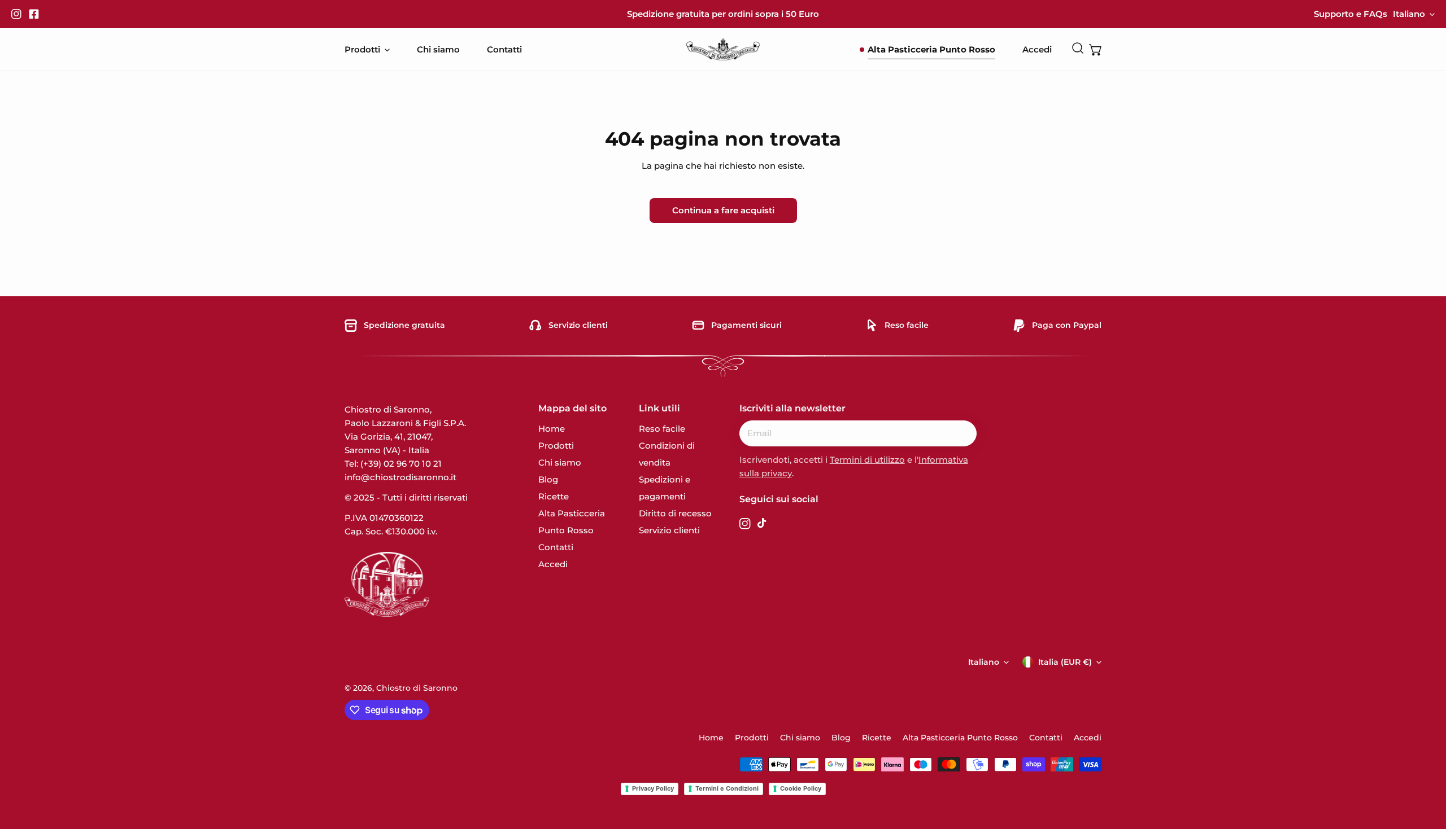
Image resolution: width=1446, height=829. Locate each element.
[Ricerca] (1077, 48)
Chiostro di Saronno (417, 688)
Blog (548, 479)
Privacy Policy (653, 788)
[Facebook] (36, 14)
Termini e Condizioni (727, 788)
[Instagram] (18, 14)
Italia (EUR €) (1065, 662)
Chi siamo (559, 462)
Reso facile (662, 428)
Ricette (553, 496)
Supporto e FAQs (1350, 13)
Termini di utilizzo (867, 459)
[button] (1095, 49)
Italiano (1409, 13)
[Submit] (961, 432)
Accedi (553, 564)
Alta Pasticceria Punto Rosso (960, 737)
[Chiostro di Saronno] (723, 49)
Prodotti (556, 445)
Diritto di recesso (675, 513)
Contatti (555, 547)
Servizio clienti (669, 530)
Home (551, 428)
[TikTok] (763, 525)
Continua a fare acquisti (723, 210)
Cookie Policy (800, 788)
